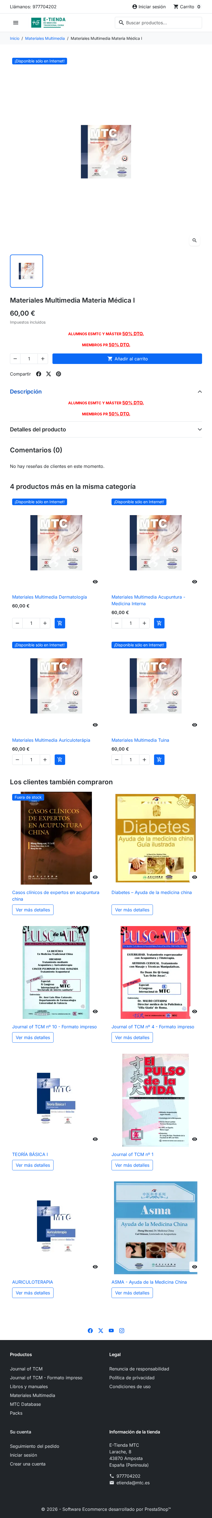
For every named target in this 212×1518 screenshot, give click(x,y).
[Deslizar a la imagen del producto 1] (26, 271)
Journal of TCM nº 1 (132, 1154)
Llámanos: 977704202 (33, 6)
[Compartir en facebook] (38, 373)
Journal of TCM (26, 1369)
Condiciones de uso (130, 1386)
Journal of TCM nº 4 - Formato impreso (153, 1026)
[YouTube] (111, 1330)
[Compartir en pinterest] (58, 373)
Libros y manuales (29, 1386)
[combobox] (158, 22)
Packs (16, 1413)
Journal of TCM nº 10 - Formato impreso (54, 1026)
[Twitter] (100, 1330)
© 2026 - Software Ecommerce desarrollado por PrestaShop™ (106, 1509)
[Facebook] (90, 1330)
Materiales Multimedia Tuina (140, 740)
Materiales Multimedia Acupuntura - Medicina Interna (148, 600)
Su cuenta (20, 1432)
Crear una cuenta (28, 1464)
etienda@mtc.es (133, 1482)
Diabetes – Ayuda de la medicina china (152, 892)
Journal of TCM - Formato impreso (46, 1377)
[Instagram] (121, 1330)
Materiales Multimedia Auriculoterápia (51, 740)
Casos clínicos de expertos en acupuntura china (55, 896)
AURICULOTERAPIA (32, 1282)
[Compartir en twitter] (48, 373)
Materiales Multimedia (32, 1395)
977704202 (128, 1476)
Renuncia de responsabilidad (139, 1369)
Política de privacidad (132, 1377)
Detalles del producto (38, 429)
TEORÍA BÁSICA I (30, 1154)
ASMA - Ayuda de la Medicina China (149, 1282)
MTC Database (25, 1404)
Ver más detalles (33, 910)
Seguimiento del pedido (34, 1446)
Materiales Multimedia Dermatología (49, 597)
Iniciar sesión (23, 1455)
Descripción (26, 391)
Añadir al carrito (127, 358)
